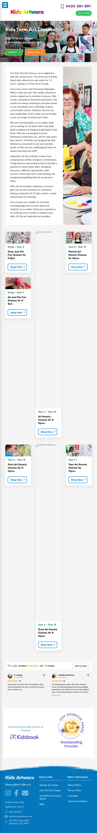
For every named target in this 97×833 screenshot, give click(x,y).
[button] (17, 267)
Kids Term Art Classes (50, 790)
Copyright (73, 796)
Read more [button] (56, 695)
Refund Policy (74, 785)
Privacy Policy (74, 790)
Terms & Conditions (78, 801)
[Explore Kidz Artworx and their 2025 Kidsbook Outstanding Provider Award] (71, 730)
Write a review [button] (81, 666)
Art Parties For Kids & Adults (50, 797)
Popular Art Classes (49, 785)
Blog (42, 804)
